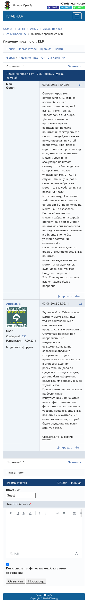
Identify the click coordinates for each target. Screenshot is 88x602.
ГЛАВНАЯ (14, 16)
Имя (77, 296)
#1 (80, 84)
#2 (80, 303)
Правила (75, 483)
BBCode (62, 483)
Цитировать (64, 296)
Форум (10, 57)
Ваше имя (13, 489)
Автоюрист (13, 303)
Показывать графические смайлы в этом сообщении (36, 570)
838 (24, 336)
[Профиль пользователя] (16, 317)
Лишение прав (28, 57)
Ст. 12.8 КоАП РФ (53, 57)
